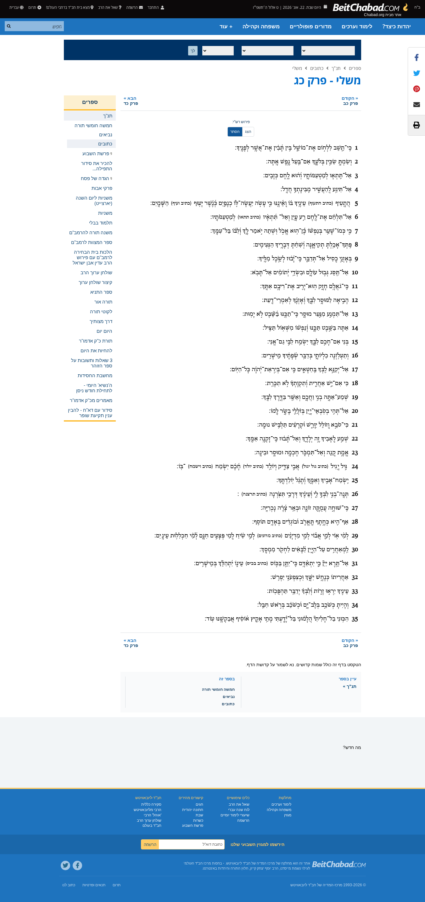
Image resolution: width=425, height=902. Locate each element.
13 (355, 314)
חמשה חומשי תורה (218, 689)
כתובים (316, 68)
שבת (199, 815)
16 (355, 356)
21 (355, 425)
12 (355, 300)
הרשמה (243, 820)
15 (355, 342)
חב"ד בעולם (152, 825)
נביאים (229, 697)
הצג (248, 131)
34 (355, 605)
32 (355, 577)
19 (355, 397)
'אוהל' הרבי (152, 815)
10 (355, 272)
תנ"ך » (349, 686)
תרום (32, 7)
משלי (297, 68)
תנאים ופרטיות (93, 885)
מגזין (287, 815)
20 (355, 411)
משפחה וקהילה (261, 26)
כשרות (198, 820)
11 (355, 286)
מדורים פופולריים (311, 26)
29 (355, 536)
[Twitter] (65, 865)
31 (355, 563)
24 (355, 466)
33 (355, 591)
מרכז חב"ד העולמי (197, 863)
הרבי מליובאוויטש (147, 810)
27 (355, 508)
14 (355, 328)
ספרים (355, 68)
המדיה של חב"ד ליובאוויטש (311, 885)
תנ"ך (336, 68)
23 (355, 453)
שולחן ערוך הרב (149, 820)
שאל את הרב (108, 7)
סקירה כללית (151, 804)
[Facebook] (77, 865)
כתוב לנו (68, 885)
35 (355, 619)
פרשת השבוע (192, 825)
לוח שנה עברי (238, 810)
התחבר (154, 7)
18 (355, 383)
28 (355, 522)
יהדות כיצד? (397, 26)
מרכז (338, 885)
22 (355, 439)
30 (355, 550)
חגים (199, 804)
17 (355, 369)
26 (355, 494)
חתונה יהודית (192, 810)
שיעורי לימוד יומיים (235, 815)
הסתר (235, 131)
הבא (131, 100)
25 (355, 480)
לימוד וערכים (357, 26)
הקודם (350, 100)
